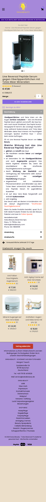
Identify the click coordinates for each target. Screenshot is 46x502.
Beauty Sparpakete (23, 423)
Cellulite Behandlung (23, 426)
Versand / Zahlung (23, 398)
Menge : (5, 96)
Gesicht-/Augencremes (23, 428)
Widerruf (23, 396)
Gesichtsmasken (23, 418)
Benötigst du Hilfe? (12, 107)
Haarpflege (23, 410)
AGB (23, 383)
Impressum (23, 388)
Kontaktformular (23, 391)
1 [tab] (22, 71)
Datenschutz (23, 393)
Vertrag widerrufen (23, 346)
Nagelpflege (23, 413)
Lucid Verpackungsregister (23, 401)
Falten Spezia (26, 214)
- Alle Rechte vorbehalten (28, 439)
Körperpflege (23, 415)
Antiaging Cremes (23, 421)
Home (7, 28)
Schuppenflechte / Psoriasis (23, 431)
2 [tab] (23, 71)
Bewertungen (23, 404)
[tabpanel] (23, 53)
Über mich (23, 386)
